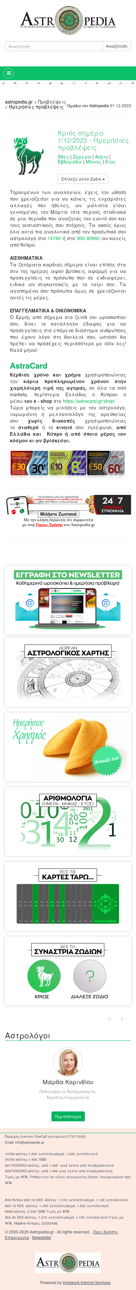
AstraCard (29, 365)
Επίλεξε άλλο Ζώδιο (81, 179)
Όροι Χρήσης (105, 1231)
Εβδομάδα (70, 161)
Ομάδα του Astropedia (88, 105)
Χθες (63, 156)
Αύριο (101, 156)
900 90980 (88, 238)
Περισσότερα (68, 1116)
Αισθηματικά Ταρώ (41, 875)
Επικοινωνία (17, 1237)
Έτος (110, 161)
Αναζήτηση (116, 46)
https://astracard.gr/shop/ (89, 401)
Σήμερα (82, 156)
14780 (54, 238)
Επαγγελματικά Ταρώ (91, 875)
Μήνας (93, 161)
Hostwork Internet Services (87, 1282)
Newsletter (41, 1237)
